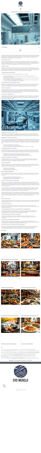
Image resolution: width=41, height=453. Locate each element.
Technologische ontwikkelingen (17, 358)
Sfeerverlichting (3, 358)
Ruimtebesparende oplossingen (27, 357)
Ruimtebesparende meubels (18, 357)
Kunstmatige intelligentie (10, 354)
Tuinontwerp (30, 358)
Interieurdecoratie (24, 352)
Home (4, 384)
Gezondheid (18, 352)
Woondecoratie (34, 358)
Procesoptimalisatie (33, 355)
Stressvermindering (8, 358)
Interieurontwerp (19, 353)
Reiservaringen (5, 357)
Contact (4, 385)
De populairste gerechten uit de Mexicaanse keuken (10, 315)
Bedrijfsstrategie (14, 349)
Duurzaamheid (3, 350)
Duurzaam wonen (10, 350)
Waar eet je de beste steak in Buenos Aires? (28, 287)
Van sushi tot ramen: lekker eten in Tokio (28, 259)
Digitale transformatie (30, 349)
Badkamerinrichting (4, 349)
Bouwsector (18, 349)
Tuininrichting (26, 358)
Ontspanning (3, 355)
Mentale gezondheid (19, 354)
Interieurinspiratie (13, 353)
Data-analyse (23, 349)
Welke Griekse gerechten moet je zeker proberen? (9, 259)
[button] (20, 9)
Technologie (11, 360)
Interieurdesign (34, 352)
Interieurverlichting (26, 353)
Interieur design (3, 353)
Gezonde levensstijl (4, 352)
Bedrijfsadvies (9, 349)
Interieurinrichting (7, 353)
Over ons (4, 386)
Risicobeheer (11, 357)
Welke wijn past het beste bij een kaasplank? (8, 343)
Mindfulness (25, 354)
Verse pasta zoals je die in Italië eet (27, 343)
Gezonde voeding (12, 352)
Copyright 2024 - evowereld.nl (20, 389)
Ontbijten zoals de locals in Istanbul (7, 287)
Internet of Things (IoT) (32, 353)
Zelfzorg (37, 358)
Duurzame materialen (19, 350)
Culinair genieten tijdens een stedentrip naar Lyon (29, 315)
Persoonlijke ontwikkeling (25, 355)
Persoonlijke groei (17, 355)
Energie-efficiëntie (32, 350)
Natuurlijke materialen (31, 354)
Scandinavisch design (35, 357)
